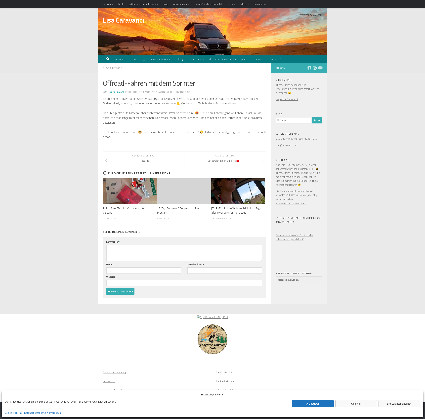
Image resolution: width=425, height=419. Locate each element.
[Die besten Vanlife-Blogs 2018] (212, 317)
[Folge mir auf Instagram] (315, 68)
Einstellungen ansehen (399, 404)
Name (110, 264)
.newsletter (260, 4)
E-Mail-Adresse (196, 264)
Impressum (55, 413)
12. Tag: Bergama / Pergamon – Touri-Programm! (179, 210)
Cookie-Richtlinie (14, 413)
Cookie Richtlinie (225, 381)
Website (110, 276)
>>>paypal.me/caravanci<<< (291, 203)
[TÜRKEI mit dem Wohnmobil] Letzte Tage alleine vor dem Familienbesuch (236, 210)
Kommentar (113, 241)
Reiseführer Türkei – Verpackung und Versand (124, 210)
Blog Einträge (112, 68)
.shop (243, 4)
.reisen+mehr (180, 4)
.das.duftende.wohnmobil (208, 4)
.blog (165, 4)
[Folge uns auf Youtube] (320, 68)
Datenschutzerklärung (36, 413)
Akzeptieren (313, 404)
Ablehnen (356, 404)
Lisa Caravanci (123, 20)
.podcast (231, 4)
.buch (121, 4)
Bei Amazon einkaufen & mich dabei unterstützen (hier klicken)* (294, 237)
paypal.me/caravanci (287, 99)
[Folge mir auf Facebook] (309, 68)
